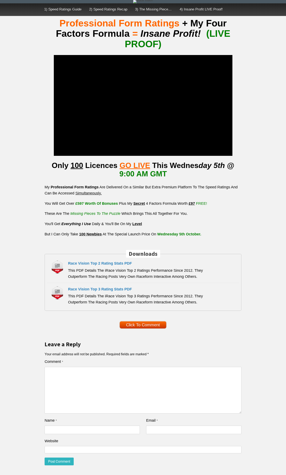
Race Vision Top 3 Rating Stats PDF (100, 289)
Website (51, 441)
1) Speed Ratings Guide (62, 9)
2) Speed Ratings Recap (108, 9)
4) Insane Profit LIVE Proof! (201, 9)
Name (51, 420)
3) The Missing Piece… (153, 9)
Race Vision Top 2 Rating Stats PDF (100, 263)
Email (152, 420)
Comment (54, 362)
